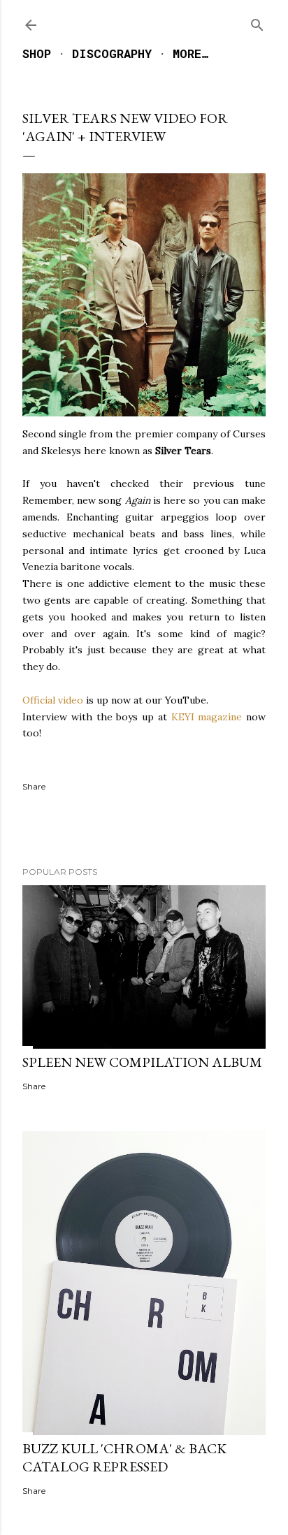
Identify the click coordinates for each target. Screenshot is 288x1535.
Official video (52, 700)
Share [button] (33, 786)
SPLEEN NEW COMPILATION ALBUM (142, 1062)
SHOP (36, 53)
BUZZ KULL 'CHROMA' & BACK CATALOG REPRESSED (124, 1457)
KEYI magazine (207, 717)
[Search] (257, 22)
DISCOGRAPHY (112, 53)
